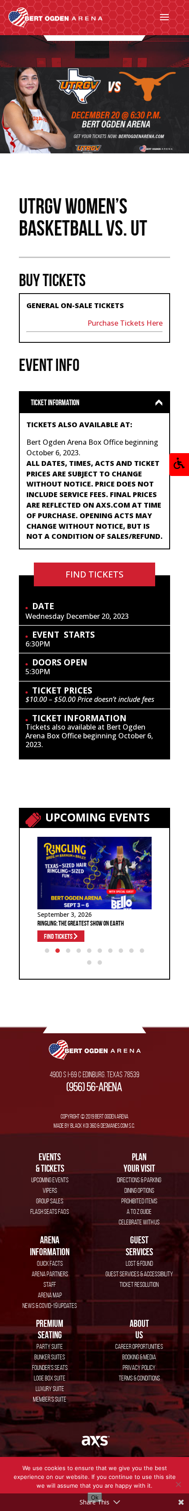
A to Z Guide (139, 1211)
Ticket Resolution (139, 1284)
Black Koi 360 (83, 1125)
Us (139, 1329)
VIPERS (50, 1190)
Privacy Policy (139, 1367)
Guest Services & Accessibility (139, 1274)
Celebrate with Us (139, 1222)
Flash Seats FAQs (49, 1211)
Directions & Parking (139, 1180)
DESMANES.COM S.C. (118, 1125)
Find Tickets (94, 574)
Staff (50, 1284)
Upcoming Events (50, 1180)
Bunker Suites (49, 1357)
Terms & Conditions (139, 1378)
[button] (179, 464)
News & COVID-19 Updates (49, 1305)
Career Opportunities (139, 1346)
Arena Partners (50, 1274)
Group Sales (49, 1201)
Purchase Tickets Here (125, 323)
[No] (178, 1484)
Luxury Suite (50, 1388)
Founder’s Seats (50, 1367)
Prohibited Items (139, 1201)
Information (49, 1246)
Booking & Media (139, 1357)
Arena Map (50, 1295)
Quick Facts (50, 1263)
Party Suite (49, 1346)
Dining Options (139, 1190)
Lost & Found (139, 1263)
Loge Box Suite (49, 1378)
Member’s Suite (49, 1399)
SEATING (49, 1329)
